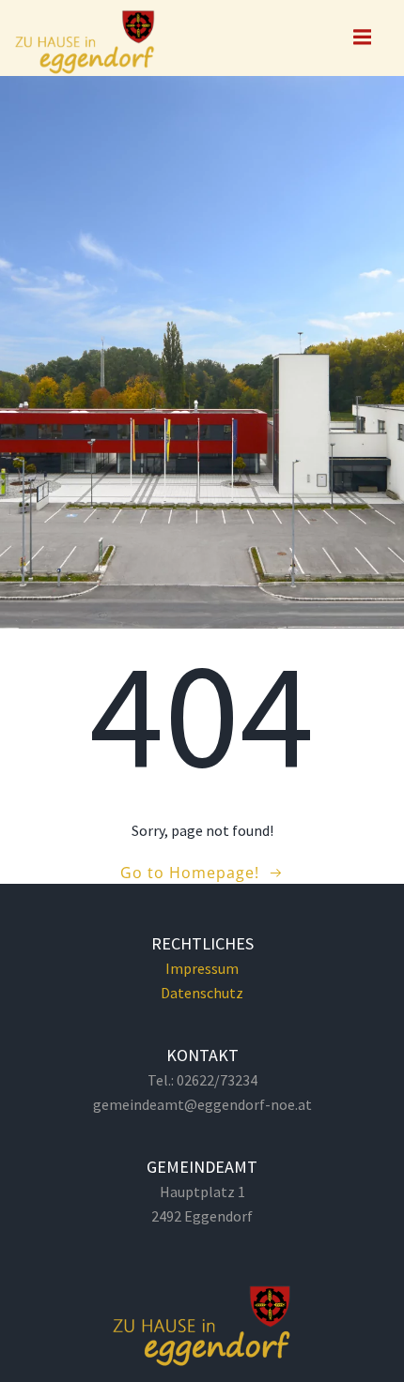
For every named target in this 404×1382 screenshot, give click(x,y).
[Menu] (360, 37)
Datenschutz (202, 992)
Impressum (202, 968)
